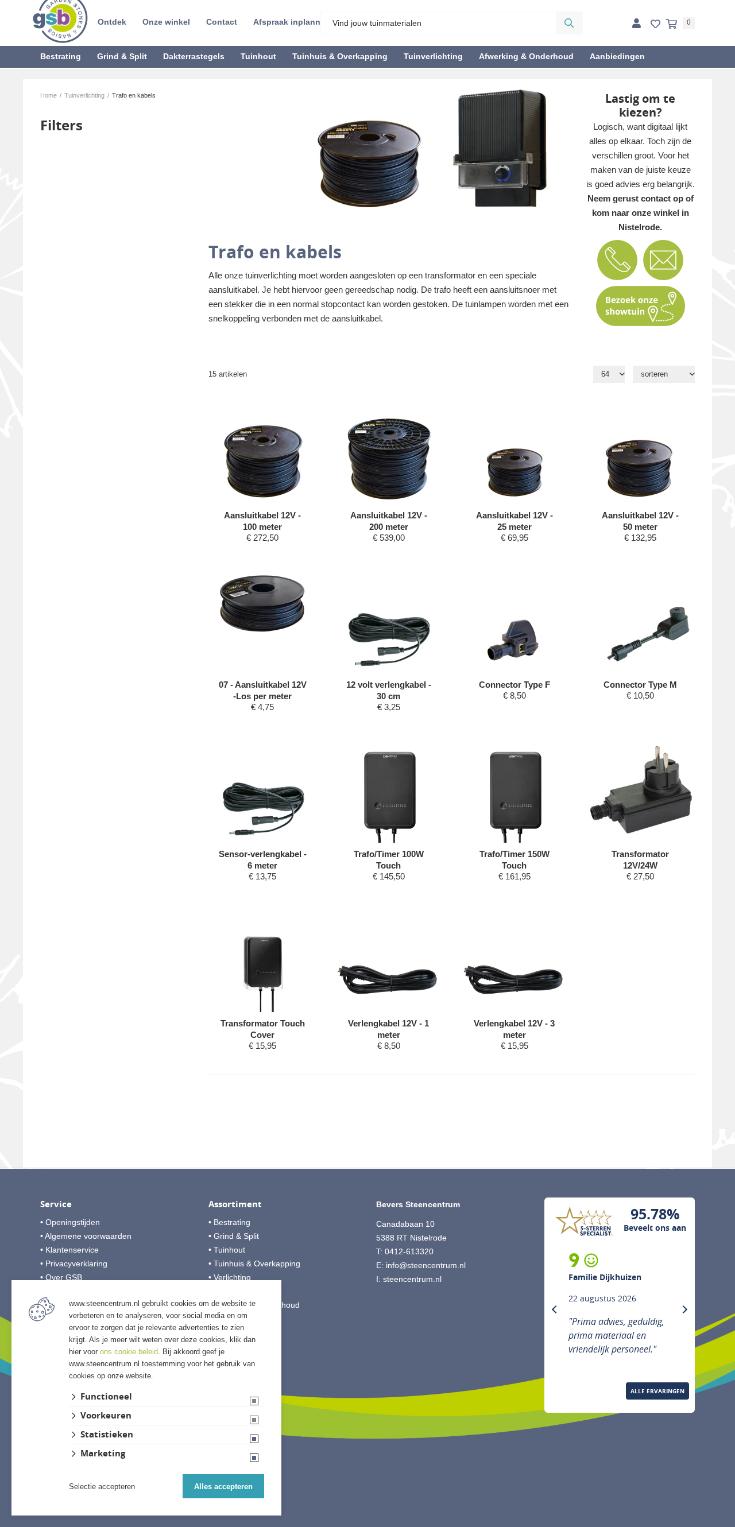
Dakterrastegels (194, 56)
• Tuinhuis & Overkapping (254, 1263)
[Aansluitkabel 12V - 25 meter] (515, 451)
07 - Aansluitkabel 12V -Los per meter (263, 690)
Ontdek (112, 21)
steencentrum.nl (412, 1279)
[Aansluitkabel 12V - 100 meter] (263, 451)
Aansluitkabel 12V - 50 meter (640, 521)
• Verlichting (229, 1277)
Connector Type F (514, 684)
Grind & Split (122, 56)
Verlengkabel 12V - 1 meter (388, 1029)
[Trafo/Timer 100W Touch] (389, 790)
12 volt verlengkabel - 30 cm (388, 690)
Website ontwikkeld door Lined (368, 1521)
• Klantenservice (69, 1249)
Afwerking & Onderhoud (526, 56)
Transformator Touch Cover (262, 1029)
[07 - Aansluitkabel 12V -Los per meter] (263, 602)
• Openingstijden (70, 1222)
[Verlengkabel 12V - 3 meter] (515, 959)
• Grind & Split (233, 1236)
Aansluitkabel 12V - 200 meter (388, 521)
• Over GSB (61, 1277)
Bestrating (60, 56)
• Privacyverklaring (73, 1263)
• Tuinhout (226, 1249)
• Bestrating (229, 1222)
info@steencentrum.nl (426, 1265)
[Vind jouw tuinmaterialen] (569, 23)
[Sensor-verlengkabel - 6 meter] (263, 790)
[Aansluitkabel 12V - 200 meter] (389, 451)
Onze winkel (166, 21)
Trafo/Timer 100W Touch (389, 859)
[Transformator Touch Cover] (263, 959)
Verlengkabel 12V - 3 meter (514, 1029)
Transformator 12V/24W (640, 859)
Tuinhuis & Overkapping (340, 56)
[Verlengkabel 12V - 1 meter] (389, 959)
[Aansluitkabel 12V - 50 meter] (641, 451)
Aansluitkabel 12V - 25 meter (514, 521)
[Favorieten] (655, 24)
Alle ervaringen (657, 1391)
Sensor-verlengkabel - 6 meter (263, 859)
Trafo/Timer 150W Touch (514, 859)
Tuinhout (258, 56)
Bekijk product (262, 559)
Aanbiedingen (617, 56)
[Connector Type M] (641, 620)
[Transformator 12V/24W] (641, 790)
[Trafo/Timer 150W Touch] (515, 790)
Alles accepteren (223, 1486)
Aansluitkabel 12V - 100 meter (262, 521)
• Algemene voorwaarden (85, 1236)
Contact (221, 21)
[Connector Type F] (515, 620)
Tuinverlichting (433, 56)
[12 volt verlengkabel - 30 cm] (389, 620)
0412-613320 (409, 1251)
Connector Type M (640, 684)
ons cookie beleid (129, 1351)
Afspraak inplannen (291, 21)
